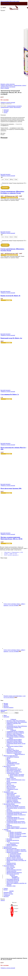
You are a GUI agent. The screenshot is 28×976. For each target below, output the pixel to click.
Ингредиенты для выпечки (13, 770)
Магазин (6, 703)
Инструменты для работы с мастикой (16, 849)
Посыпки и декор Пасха (13, 750)
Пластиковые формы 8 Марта (14, 740)
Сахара (8, 790)
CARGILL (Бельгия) (12, 762)
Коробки (9, 830)
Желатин (9, 783)
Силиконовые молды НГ (13, 880)
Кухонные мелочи (11, 863)
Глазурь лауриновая (12, 782)
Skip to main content (14, 1)
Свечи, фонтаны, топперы (13, 795)
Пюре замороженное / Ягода (14, 769)
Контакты (6, 706)
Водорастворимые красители (14, 869)
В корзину (5, 245)
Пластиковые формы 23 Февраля (15, 735)
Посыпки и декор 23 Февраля (14, 734)
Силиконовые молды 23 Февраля (15, 731)
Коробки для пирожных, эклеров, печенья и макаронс (18, 837)
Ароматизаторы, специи (19, 85)
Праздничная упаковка (12, 881)
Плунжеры (9, 810)
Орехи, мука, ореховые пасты (14, 771)
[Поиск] (26, 7)
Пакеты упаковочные (12, 845)
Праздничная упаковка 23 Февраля (15, 736)
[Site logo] (14, 10)
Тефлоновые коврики (15, 856)
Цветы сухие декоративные (14, 802)
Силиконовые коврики (15, 853)
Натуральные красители (13, 873)
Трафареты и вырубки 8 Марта (14, 742)
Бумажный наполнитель (13, 840)
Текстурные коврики (15, 855)
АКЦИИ (6, 704)
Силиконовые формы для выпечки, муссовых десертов (16, 819)
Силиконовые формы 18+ (13, 817)
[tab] (6, 109)
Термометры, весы (11, 864)
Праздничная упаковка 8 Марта (15, 746)
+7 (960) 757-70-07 (5, 3)
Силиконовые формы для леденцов (16, 821)
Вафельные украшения (12, 801)
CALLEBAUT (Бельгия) (13, 757)
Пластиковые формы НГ (13, 879)
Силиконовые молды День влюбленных (17, 726)
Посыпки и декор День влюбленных (16, 720)
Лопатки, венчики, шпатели (14, 857)
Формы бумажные (11, 844)
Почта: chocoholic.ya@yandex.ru (11, 555)
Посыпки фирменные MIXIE (14, 798)
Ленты (8, 841)
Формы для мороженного (13, 826)
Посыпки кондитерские (13, 797)
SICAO (8, 758)
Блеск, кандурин (11, 867)
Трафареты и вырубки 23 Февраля (15, 732)
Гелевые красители (11, 871)
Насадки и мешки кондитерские (15, 859)
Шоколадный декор (12, 793)
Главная (3, 85)
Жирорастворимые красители (14, 872)
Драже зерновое (11, 794)
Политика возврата (8, 707)
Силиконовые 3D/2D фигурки (14, 813)
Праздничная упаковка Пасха (14, 751)
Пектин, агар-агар (11, 778)
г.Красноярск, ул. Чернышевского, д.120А (13, 552)
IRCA (8, 759)
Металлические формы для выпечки (16, 806)
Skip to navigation (5, 1)
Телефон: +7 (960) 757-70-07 (10, 553)
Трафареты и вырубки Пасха (14, 753)
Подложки (9, 838)
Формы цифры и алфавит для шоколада (17, 828)
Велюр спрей (10, 868)
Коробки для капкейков (16, 832)
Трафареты (9, 825)
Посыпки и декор (11, 885)
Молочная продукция (12, 767)
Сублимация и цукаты (12, 789)
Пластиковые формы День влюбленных (17, 722)
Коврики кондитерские (12, 852)
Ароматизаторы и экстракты (8, 86)
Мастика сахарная (11, 786)
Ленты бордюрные (14, 842)
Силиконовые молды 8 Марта (14, 739)
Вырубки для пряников (12, 805)
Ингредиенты (9, 85)
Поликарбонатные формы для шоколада (17, 812)
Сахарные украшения (12, 800)
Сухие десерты (10, 785)
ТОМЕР (9, 761)
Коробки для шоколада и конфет (18, 833)
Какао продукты (11, 765)
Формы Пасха (10, 748)
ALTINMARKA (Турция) (13, 763)
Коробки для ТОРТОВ (15, 834)
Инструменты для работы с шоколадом (16, 851)
